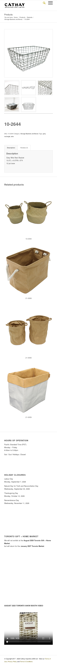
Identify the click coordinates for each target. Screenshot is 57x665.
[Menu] (49, 2)
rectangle (7, 136)
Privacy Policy (12, 661)
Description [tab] (11, 148)
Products (8, 14)
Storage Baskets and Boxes (29, 133)
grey (44, 133)
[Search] (42, 2)
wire (12, 136)
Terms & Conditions (26, 661)
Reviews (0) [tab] (24, 148)
